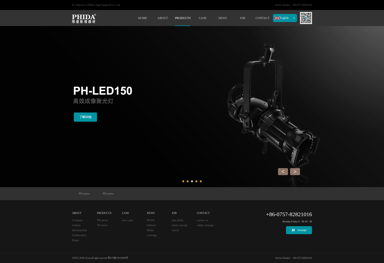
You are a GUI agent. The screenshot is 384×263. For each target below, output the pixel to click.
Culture (76, 225)
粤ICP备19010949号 (118, 258)
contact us (202, 220)
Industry (151, 225)
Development (79, 230)
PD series (108, 193)
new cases (127, 220)
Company (77, 220)
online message (205, 225)
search (175, 230)
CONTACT (263, 18)
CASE (202, 18)
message (302, 230)
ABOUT (162, 18)
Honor (75, 240)
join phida (177, 220)
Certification (79, 235)
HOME (142, 18)
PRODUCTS (182, 18)
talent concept (179, 225)
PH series (84, 193)
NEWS (222, 18)
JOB (242, 18)
